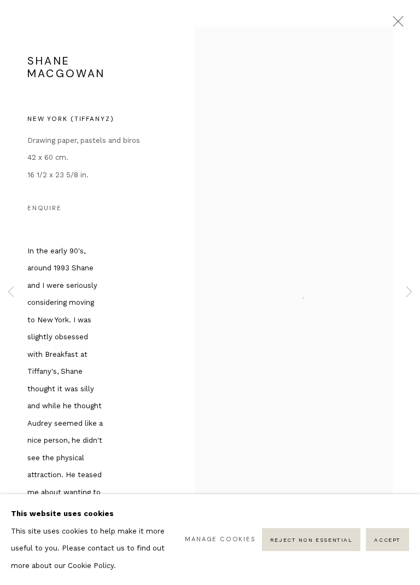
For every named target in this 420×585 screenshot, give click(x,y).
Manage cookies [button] (220, 539)
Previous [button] (11, 292)
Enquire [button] (44, 208)
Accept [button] (387, 540)
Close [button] (395, 24)
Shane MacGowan (66, 67)
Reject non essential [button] (311, 540)
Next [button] (409, 292)
